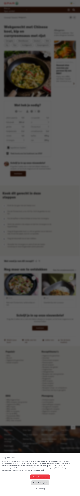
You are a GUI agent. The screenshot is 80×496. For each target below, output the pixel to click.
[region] (40, 474)
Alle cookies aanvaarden (40, 477)
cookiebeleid (39, 470)
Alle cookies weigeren (40, 483)
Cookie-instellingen (40, 489)
